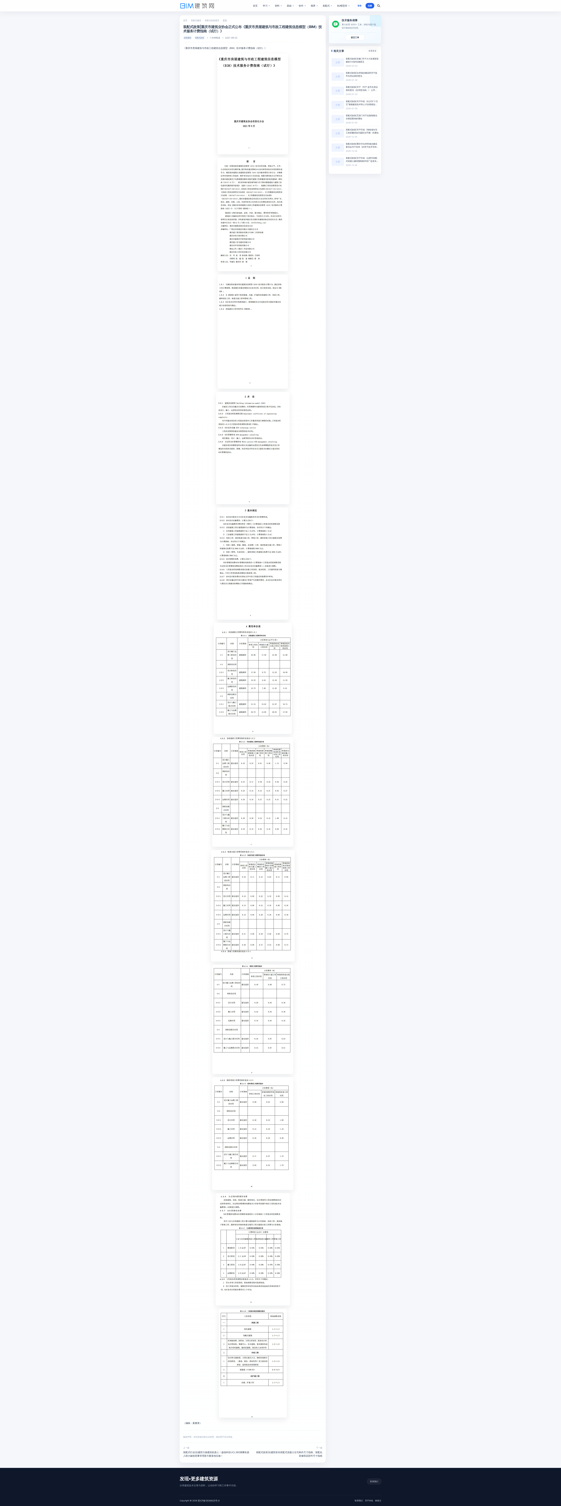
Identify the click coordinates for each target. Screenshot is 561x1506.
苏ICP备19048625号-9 (209, 1500)
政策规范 (187, 38)
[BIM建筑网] (197, 5)
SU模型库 (342, 5)
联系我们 (374, 1481)
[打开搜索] (378, 5)
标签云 (378, 1500)
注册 (370, 5)
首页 (255, 5)
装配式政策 (199, 38)
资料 (277, 5)
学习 (265, 5)
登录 (359, 5)
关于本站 (369, 1500)
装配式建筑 (196, 20)
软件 (301, 5)
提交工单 (355, 37)
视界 (313, 5)
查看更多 (372, 51)
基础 (289, 5)
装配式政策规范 (212, 20)
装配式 (326, 5)
